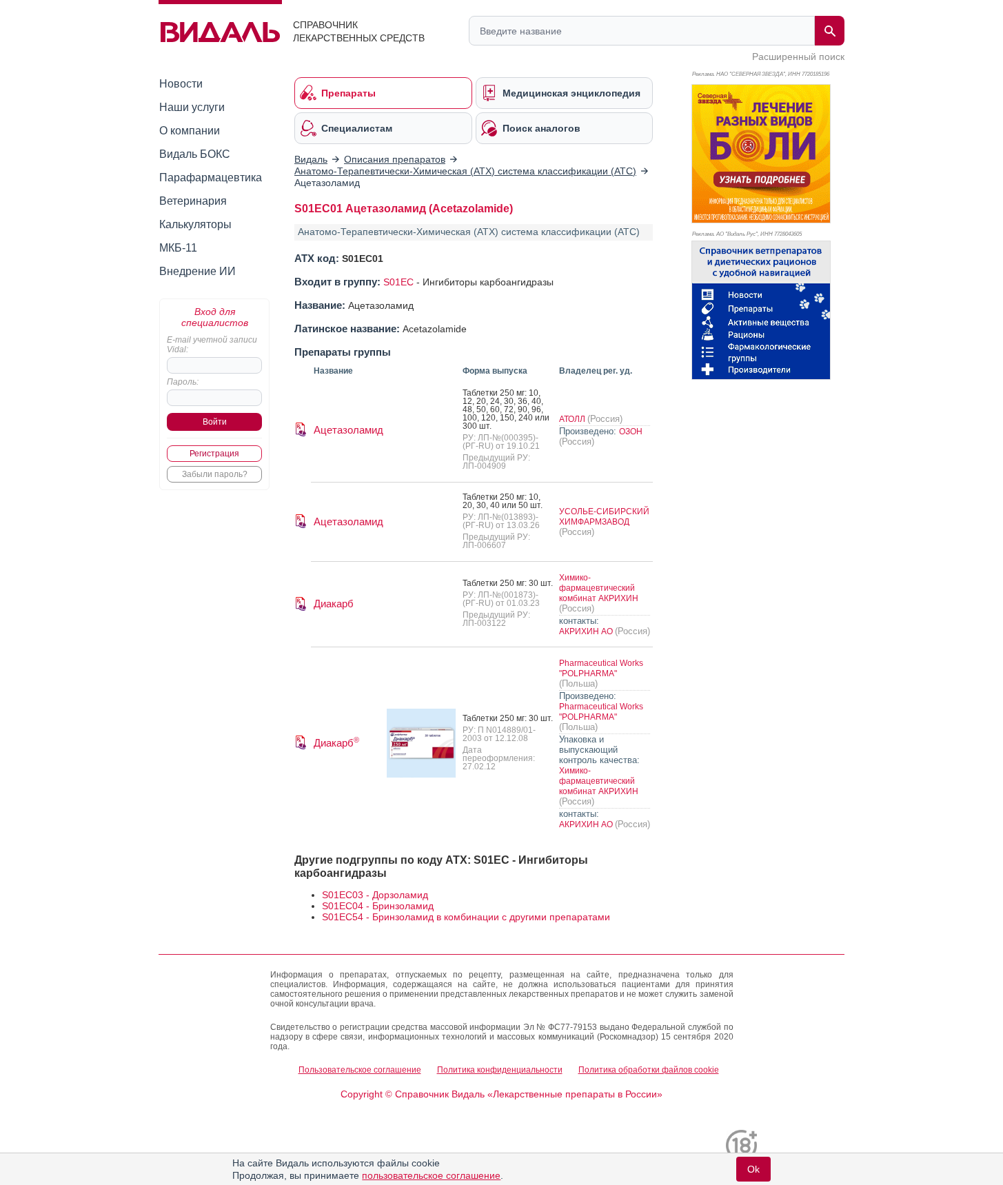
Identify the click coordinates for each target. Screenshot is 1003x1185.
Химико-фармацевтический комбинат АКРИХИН (598, 588)
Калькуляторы (195, 224)
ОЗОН (630, 431)
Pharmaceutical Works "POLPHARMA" (601, 668)
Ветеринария (193, 201)
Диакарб (334, 603)
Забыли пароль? (214, 474)
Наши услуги (192, 107)
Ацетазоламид (348, 430)
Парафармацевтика (210, 177)
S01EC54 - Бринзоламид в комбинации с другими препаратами (466, 916)
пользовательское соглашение (431, 1175)
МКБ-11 (178, 248)
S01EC (398, 281)
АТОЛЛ (573, 419)
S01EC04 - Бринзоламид (378, 905)
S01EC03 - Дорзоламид (375, 894)
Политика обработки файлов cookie (648, 1070)
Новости (181, 84)
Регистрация (214, 453)
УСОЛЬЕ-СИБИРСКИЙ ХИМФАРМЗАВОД (604, 517)
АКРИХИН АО (587, 631)
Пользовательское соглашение (359, 1070)
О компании (189, 130)
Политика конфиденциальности (500, 1070)
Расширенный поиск (798, 56)
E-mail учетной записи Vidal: (212, 344)
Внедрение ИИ (197, 271)
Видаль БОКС (194, 154)
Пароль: (183, 382)
